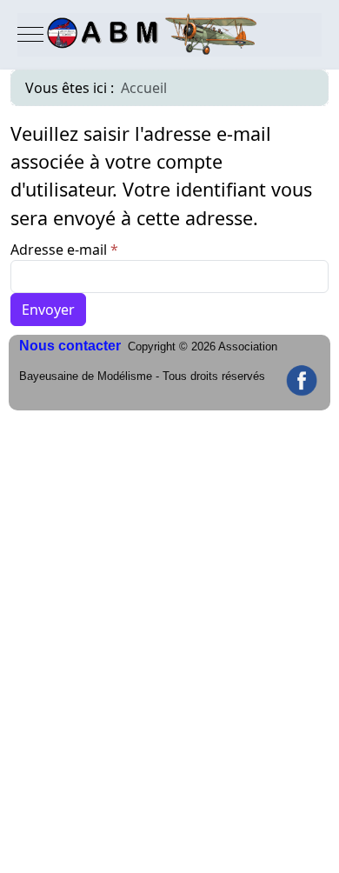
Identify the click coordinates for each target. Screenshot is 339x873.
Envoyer (48, 309)
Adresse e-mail (64, 249)
